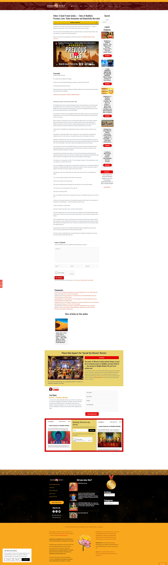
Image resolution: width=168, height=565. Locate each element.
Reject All (17, 559)
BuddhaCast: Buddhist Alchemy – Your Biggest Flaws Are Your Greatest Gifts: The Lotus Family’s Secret (107, 46)
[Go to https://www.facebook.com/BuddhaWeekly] (53, 511)
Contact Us (51, 487)
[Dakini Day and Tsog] (73, 486)
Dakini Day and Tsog (82, 483)
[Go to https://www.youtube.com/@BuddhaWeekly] (59, 511)
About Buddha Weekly (54, 484)
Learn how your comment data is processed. (83, 280)
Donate (116, 6)
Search (107, 19)
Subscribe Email (53, 496)
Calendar (75, 6)
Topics (97, 6)
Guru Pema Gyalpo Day (83, 513)
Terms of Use (52, 493)
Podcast (86, 6)
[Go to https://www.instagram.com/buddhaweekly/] (56, 511)
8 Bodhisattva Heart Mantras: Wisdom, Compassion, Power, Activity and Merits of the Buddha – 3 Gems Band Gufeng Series (107, 135)
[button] (120, 6)
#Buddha (69, 94)
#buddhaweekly (57, 94)
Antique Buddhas (59, 299)
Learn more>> (107, 187)
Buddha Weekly (56, 546)
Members (110, 6)
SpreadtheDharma (107, 537)
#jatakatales (64, 94)
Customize (8, 559)
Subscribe (92, 430)
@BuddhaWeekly (75, 94)
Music (81, 6)
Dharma (91, 6)
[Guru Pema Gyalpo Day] (73, 515)
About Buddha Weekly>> (63, 535)
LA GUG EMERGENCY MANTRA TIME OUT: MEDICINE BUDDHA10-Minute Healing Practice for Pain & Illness (107, 74)
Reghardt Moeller (59, 302)
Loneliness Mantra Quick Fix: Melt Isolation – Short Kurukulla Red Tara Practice (107, 156)
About (103, 6)
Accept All (26, 559)
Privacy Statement (53, 490)
